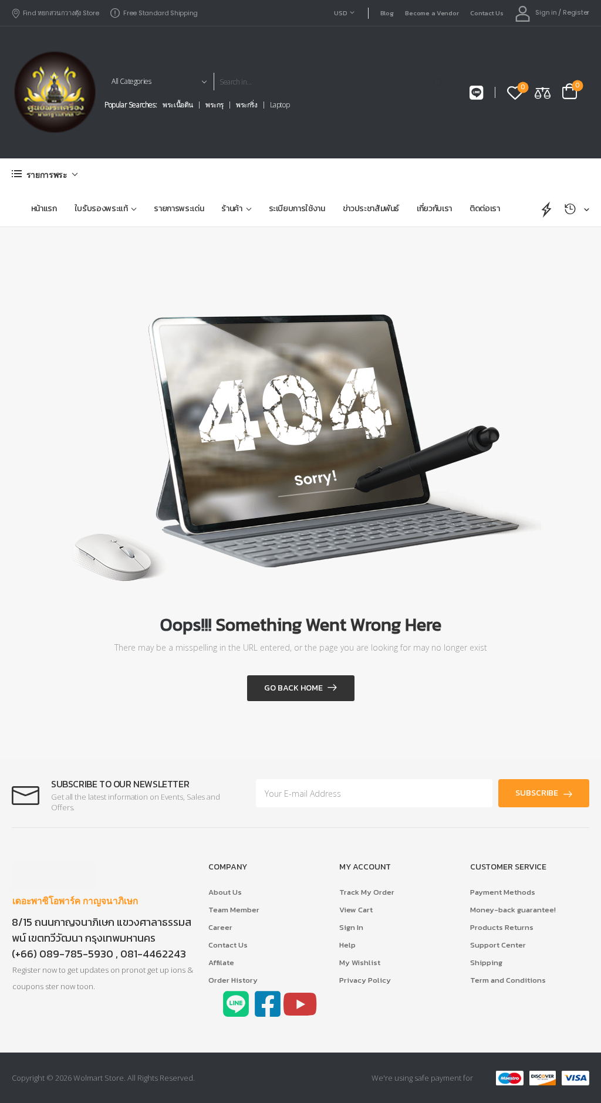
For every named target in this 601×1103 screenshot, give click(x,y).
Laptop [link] (280, 105)
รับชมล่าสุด (576, 209)
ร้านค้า (231, 208)
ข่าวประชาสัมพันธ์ (371, 208)
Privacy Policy (365, 980)
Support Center (498, 944)
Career (220, 927)
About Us (225, 892)
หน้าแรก (44, 208)
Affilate (221, 962)
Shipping (486, 962)
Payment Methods (502, 892)
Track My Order (366, 892)
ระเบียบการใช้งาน (297, 208)
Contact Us (486, 12)
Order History (233, 980)
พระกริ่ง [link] (247, 105)
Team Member (233, 909)
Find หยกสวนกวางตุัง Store (61, 13)
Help (347, 944)
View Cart (356, 909)
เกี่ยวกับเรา (434, 208)
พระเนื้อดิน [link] (178, 105)
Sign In (351, 927)
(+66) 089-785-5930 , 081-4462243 (99, 954)
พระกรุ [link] (214, 105)
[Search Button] (440, 81)
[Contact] (477, 92)
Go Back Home (293, 688)
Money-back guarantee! (513, 909)
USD (340, 13)
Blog (387, 12)
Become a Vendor (431, 12)
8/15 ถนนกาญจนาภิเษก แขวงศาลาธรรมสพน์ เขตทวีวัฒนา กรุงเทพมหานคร (101, 930)
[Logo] (54, 92)
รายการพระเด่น (179, 208)
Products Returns (502, 927)
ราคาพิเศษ (547, 209)
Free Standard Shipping (160, 13)
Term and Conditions (508, 980)
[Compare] (543, 92)
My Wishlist (359, 962)
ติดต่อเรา (485, 208)
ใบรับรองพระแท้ (101, 208)
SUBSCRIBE (536, 793)
